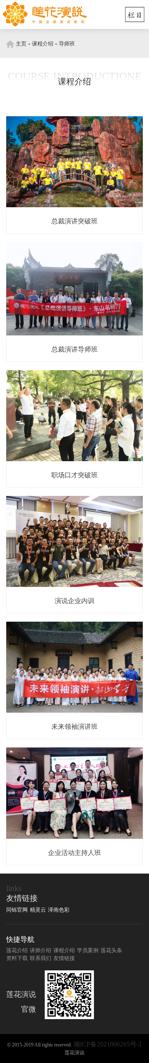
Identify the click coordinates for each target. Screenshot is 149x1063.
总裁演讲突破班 (74, 221)
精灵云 (38, 910)
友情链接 (64, 958)
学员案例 (88, 950)
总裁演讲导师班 (74, 349)
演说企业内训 (74, 600)
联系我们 (40, 958)
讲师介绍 (40, 950)
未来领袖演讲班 (74, 726)
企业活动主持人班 (74, 852)
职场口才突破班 (74, 475)
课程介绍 (42, 44)
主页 (21, 44)
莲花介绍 (17, 950)
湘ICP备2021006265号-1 (107, 1044)
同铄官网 (17, 910)
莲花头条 (111, 950)
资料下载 (17, 958)
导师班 (67, 44)
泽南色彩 (59, 910)
